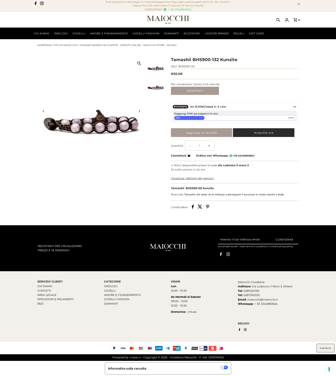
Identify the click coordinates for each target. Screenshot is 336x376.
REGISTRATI (195, 91)
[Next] (139, 111)
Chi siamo (41, 33)
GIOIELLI (110, 290)
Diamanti (171, 33)
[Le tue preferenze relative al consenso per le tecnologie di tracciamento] (329, 369)
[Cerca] (278, 20)
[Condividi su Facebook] (193, 207)
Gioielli (79, 33)
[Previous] (43, 111)
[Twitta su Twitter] (200, 207)
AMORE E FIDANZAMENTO (122, 295)
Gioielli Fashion (146, 33)
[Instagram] (42, 4)
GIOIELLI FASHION (116, 299)
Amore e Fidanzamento (109, 33)
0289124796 (251, 291)
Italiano (325, 348)
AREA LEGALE (46, 295)
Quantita (177, 145)
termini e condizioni (256, 246)
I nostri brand (217, 33)
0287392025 (251, 295)
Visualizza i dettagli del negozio (192, 178)
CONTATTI (44, 290)
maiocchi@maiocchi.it (262, 299)
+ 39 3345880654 (180, 9)
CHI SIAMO (44, 286)
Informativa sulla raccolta (127, 368)
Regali (239, 33)
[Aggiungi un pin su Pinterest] (207, 207)
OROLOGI (110, 286)
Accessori (192, 33)
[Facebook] (35, 4)
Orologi (61, 33)
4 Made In (135, 357)
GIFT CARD (256, 33)
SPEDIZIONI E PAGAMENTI (55, 299)
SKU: (174, 66)
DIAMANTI (111, 303)
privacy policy (286, 246)
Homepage (44, 45)
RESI (40, 303)
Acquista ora (263, 132)
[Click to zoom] (139, 63)
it (299, 4)
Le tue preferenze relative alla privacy (185, 367)
